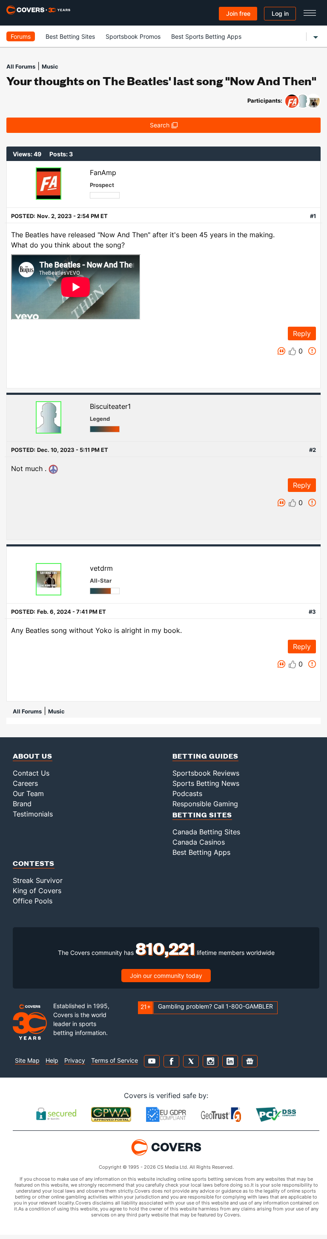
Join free (238, 13)
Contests (33, 863)
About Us (32, 756)
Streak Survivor (38, 880)
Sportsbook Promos (133, 36)
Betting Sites (202, 814)
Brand (22, 803)
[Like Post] (292, 351)
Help (52, 1060)
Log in (280, 13)
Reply (302, 333)
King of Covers (37, 890)
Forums (21, 36)
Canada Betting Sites (206, 832)
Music (50, 66)
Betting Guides (205, 756)
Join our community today (166, 975)
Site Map (27, 1060)
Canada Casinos (198, 842)
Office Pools (32, 901)
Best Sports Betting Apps (206, 36)
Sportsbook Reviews (205, 773)
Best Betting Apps (201, 852)
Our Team (28, 793)
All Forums (20, 66)
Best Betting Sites (70, 36)
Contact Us (31, 773)
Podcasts (187, 793)
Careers (25, 783)
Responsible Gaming (205, 803)
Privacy (74, 1060)
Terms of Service (114, 1060)
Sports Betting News (205, 783)
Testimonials (33, 814)
